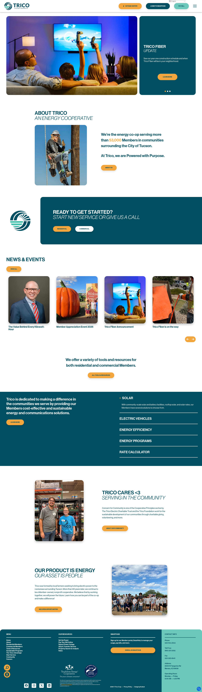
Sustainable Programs (14, 651)
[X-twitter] (41, 685)
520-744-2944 (170, 643)
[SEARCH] (7, 667)
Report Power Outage (66, 644)
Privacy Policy (128, 687)
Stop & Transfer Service (67, 647)
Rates (60, 651)
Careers (9, 659)
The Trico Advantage (14, 653)
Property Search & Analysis (68, 649)
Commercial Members (14, 647)
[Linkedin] (49, 685)
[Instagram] (34, 685)
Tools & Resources (13, 649)
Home (8, 640)
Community (10, 657)
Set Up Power (63, 640)
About (8, 642)
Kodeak (142, 687)
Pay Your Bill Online (65, 642)
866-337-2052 (170, 651)
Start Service (11, 655)
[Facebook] (26, 685)
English (173, 1)
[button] (165, 91)
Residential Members (14, 644)
